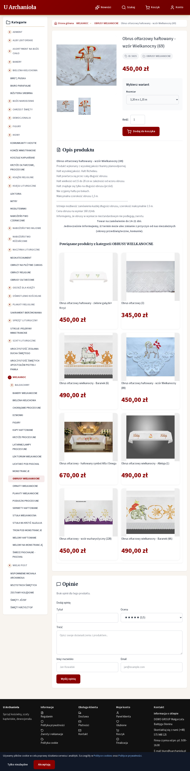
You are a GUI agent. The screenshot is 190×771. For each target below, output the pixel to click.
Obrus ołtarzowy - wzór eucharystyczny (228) (85, 539)
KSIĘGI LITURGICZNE (24, 186)
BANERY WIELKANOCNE (25, 393)
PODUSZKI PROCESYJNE (26, 501)
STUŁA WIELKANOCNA (24, 515)
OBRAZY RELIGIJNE (20, 272)
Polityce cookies (103, 756)
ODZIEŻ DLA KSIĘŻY (24, 288)
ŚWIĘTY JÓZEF (18, 600)
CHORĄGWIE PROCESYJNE (27, 408)
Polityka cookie (49, 743)
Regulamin (47, 717)
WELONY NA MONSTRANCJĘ (28, 545)
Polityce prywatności (130, 756)
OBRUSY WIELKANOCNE (26, 479)
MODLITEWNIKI (18, 209)
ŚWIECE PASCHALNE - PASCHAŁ (24, 555)
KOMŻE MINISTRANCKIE (23, 150)
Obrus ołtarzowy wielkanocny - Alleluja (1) (145, 463)
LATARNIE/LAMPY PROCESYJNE (22, 447)
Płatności (83, 725)
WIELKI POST (20, 565)
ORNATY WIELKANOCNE (25, 486)
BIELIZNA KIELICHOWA (25, 70)
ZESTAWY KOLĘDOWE (22, 593)
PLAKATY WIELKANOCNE (26, 493)
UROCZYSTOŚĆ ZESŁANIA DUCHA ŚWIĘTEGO (24, 351)
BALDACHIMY (22, 385)
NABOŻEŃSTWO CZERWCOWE (19, 218)
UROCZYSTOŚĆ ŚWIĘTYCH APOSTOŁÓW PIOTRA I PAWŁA (24, 365)
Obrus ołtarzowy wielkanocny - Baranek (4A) (146, 539)
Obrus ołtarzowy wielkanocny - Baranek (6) (84, 383)
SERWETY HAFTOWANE (25, 508)
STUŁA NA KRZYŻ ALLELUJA (27, 523)
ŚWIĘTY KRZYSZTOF (21, 607)
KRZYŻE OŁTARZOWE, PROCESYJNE (22, 167)
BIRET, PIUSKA (18, 78)
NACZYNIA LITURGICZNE (26, 250)
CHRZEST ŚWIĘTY (22, 109)
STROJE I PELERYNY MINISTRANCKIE (21, 331)
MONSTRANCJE (21, 471)
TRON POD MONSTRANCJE (27, 530)
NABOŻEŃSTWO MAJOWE (27, 228)
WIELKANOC (19, 377)
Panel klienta (123, 717)
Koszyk (120, 734)
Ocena (124, 610)
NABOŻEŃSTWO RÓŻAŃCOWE (22, 239)
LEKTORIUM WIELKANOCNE (27, 456)
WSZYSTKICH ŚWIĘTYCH (23, 585)
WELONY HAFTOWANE (24, 538)
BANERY (17, 62)
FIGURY (17, 126)
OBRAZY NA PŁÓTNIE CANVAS (26, 265)
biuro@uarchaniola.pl (174, 751)
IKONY (16, 135)
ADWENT (17, 32)
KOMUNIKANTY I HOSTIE (23, 143)
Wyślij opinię (68, 679)
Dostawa (83, 717)
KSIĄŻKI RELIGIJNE (23, 177)
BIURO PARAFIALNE (20, 86)
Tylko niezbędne (17, 765)
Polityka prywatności (53, 725)
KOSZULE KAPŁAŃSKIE (22, 158)
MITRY (13, 201)
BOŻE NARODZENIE (23, 101)
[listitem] (65, 106)
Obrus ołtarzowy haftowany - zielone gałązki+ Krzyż (85, 305)
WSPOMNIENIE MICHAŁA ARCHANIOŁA (23, 576)
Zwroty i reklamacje (52, 734)
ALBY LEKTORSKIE (23, 40)
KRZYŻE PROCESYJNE (24, 437)
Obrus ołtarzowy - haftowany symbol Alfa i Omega (87, 463)
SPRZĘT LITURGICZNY (25, 320)
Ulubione (121, 725)
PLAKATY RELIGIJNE (24, 304)
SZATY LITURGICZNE (24, 341)
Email (124, 659)
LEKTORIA (15, 194)
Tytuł (59, 610)
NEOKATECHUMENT (21, 258)
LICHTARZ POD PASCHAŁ (26, 464)
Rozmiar (131, 92)
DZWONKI (18, 415)
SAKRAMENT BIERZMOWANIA (26, 313)
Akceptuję (44, 765)
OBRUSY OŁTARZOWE (22, 280)
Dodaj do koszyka (144, 131)
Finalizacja (122, 743)
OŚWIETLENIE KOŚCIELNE (27, 296)
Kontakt (83, 734)
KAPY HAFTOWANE (23, 430)
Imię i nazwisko (64, 659)
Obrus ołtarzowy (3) (132, 303)
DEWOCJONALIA (22, 118)
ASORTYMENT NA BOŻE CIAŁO (26, 51)
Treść (59, 627)
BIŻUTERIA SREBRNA (21, 93)
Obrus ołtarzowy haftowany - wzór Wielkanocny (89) (148, 385)
